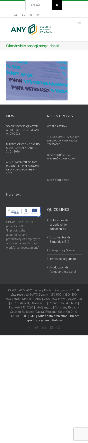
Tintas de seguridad (63, 258)
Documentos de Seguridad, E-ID (60, 239)
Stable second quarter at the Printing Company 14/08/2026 (22, 130)
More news (13, 194)
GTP (32, 316)
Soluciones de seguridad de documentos (59, 224)
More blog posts (58, 179)
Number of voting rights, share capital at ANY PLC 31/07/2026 (23, 148)
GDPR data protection (53, 316)
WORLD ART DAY (57, 126)
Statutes (57, 320)
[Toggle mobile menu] (80, 24)
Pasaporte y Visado (62, 250)
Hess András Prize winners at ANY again (61, 156)
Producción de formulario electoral (63, 269)
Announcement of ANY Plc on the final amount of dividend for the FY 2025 (22, 168)
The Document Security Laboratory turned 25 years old (63, 140)
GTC (24, 316)
